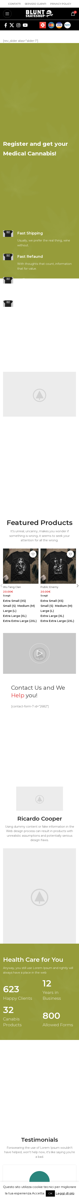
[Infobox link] (39, 239)
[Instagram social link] (18, 25)
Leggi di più (65, 1193)
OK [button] (50, 1193)
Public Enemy (49, 587)
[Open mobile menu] (7, 14)
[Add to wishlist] (32, 554)
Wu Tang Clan (12, 587)
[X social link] (11, 25)
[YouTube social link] (25, 25)
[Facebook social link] (5, 25)
